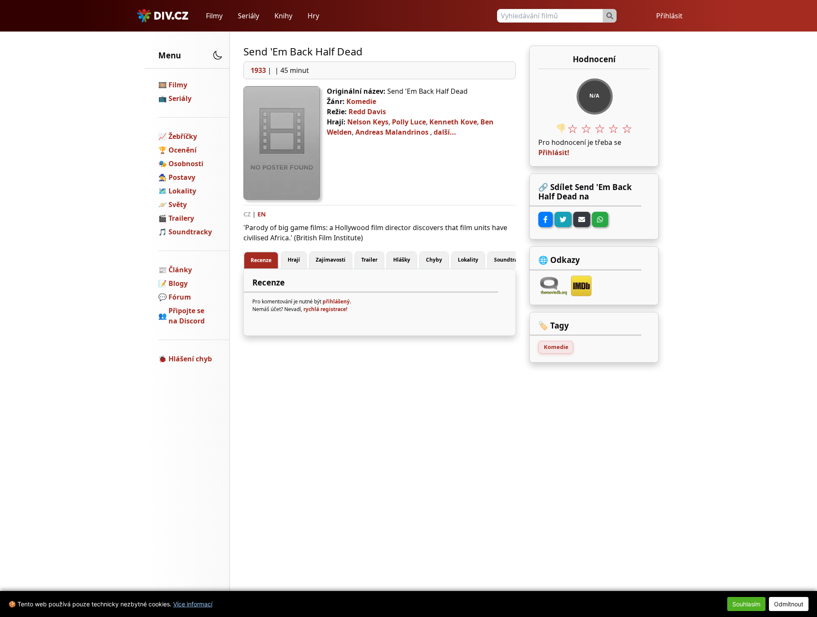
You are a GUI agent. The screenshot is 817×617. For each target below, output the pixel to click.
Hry (313, 15)
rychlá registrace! (325, 309)
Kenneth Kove (453, 122)
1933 (258, 70)
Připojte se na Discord (187, 316)
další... (445, 132)
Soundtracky (190, 231)
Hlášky (401, 259)
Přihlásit (669, 15)
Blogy (178, 283)
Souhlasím (746, 604)
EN (261, 214)
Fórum (180, 297)
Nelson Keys (368, 122)
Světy (178, 204)
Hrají (294, 259)
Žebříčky (183, 136)
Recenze (261, 260)
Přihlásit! (553, 152)
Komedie (361, 101)
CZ (247, 214)
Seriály (248, 15)
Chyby (434, 259)
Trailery (181, 218)
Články (180, 269)
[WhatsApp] (600, 219)
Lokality (182, 191)
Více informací (192, 604)
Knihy (283, 15)
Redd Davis (367, 111)
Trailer (369, 259)
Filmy (214, 15)
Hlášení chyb (190, 358)
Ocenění (183, 150)
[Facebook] (545, 219)
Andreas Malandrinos (391, 132)
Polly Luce (409, 122)
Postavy (182, 177)
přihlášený (336, 301)
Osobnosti (186, 163)
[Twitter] (562, 219)
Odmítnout (788, 604)
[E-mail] (581, 219)
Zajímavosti (331, 259)
